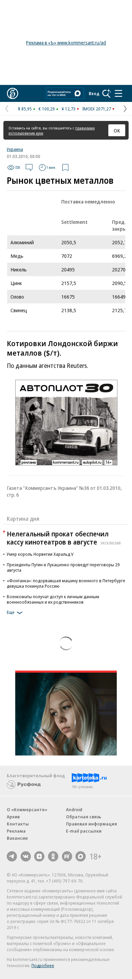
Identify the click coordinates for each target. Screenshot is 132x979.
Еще (11, 612)
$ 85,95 (25, 109)
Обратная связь (83, 817)
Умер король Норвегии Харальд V (40, 554)
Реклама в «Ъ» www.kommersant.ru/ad (66, 42)
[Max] (80, 856)
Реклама (16, 831)
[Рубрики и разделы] (118, 93)
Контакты (18, 824)
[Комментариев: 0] (29, 167)
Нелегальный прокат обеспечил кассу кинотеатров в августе (64, 538)
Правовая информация (91, 824)
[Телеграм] (12, 856)
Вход (94, 93)
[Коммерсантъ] (12, 93)
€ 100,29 (47, 109)
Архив (13, 817)
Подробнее (42, 965)
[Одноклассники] (53, 856)
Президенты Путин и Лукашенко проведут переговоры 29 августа (63, 567)
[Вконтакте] (26, 856)
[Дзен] (39, 856)
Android (74, 809)
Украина (15, 149)
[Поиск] (107, 93)
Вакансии (17, 838)
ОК (117, 130)
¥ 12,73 (68, 109)
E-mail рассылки (84, 831)
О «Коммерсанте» (27, 809)
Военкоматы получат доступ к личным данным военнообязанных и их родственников (53, 599)
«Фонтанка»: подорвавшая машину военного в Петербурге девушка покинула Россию (66, 583)
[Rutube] (67, 856)
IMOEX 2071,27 (96, 109)
